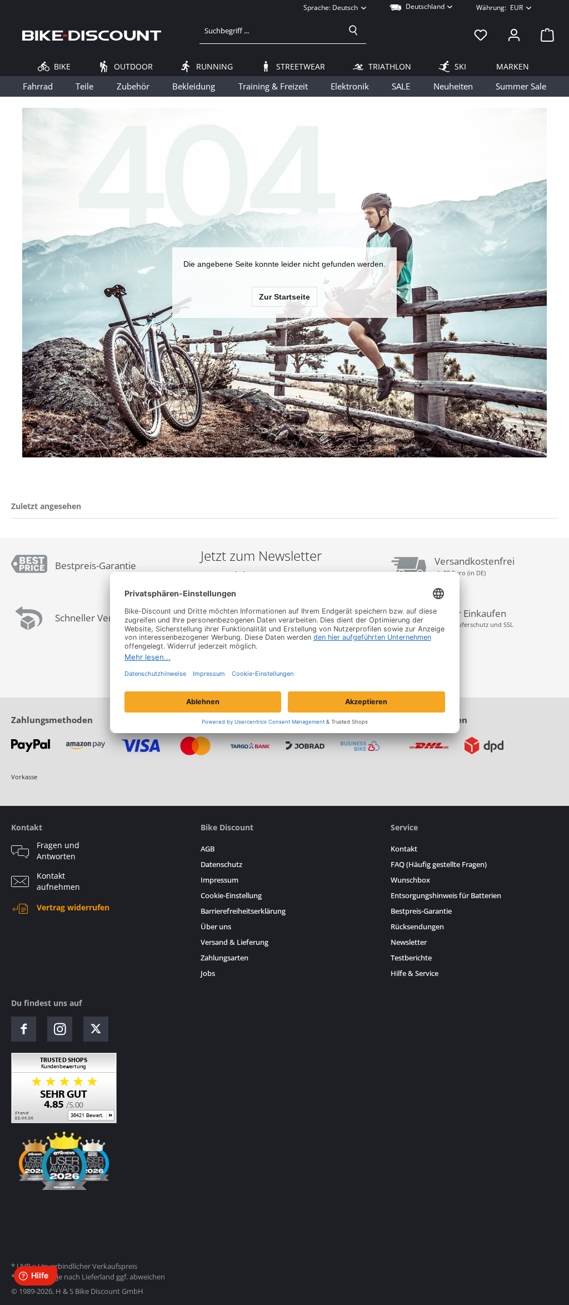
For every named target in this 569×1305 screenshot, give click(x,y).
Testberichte (411, 958)
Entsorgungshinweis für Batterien (446, 895)
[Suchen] (353, 30)
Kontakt (404, 849)
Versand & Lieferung (234, 942)
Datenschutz (221, 864)
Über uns (216, 927)
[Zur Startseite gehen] (91, 35)
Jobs (208, 973)
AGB (207, 849)
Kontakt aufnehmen (58, 881)
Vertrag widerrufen (73, 908)
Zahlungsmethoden (52, 719)
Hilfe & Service (414, 973)
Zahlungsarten (224, 958)
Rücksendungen (417, 927)
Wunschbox (410, 880)
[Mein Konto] (514, 35)
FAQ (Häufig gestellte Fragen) (439, 864)
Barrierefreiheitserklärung (243, 911)
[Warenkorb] (544, 35)
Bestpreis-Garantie (421, 911)
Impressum (219, 880)
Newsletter (409, 942)
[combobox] (270, 30)
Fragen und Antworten (58, 850)
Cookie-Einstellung (231, 895)
